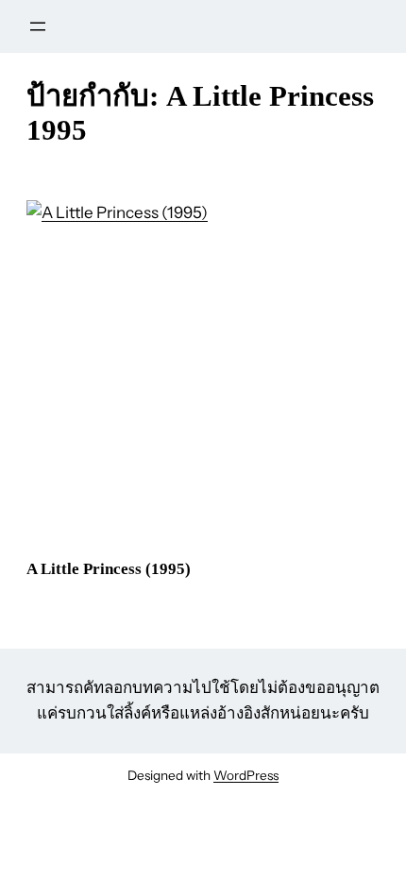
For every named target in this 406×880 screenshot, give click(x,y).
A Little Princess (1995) (108, 569)
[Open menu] (37, 26)
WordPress (246, 775)
